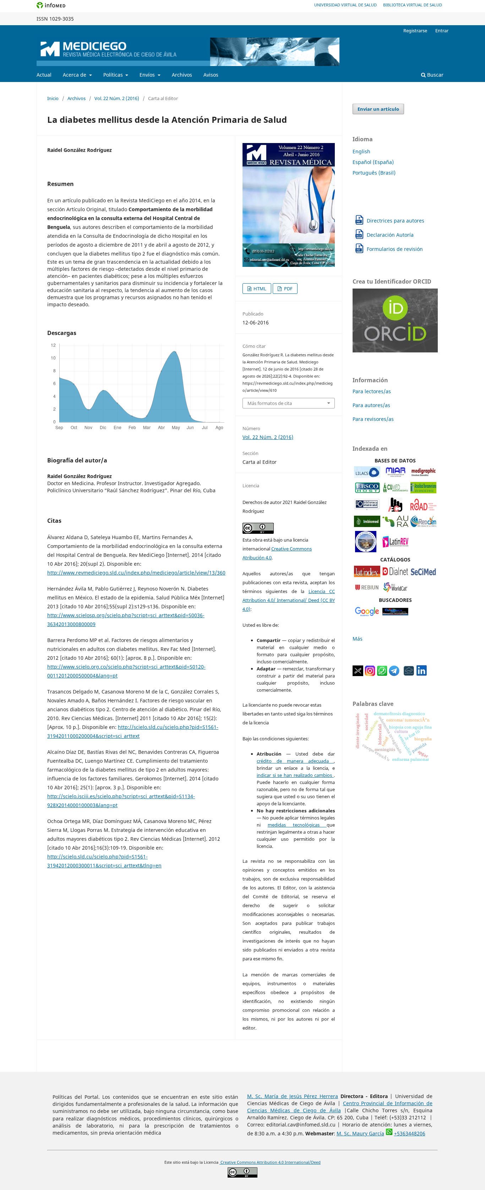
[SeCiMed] (423, 575)
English (361, 151)
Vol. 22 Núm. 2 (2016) (116, 98)
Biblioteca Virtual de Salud (412, 4)
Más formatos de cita (269, 403)
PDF (288, 288)
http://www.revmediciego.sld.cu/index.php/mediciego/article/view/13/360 (136, 572)
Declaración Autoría (390, 234)
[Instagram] (370, 674)
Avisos (210, 74)
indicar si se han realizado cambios (295, 775)
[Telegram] (394, 674)
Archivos (182, 74)
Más (358, 638)
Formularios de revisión (395, 249)
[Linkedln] (421, 674)
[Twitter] (358, 674)
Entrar (441, 30)
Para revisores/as (373, 419)
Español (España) (373, 162)
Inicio (53, 98)
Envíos (148, 74)
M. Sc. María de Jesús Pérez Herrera (292, 1096)
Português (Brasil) (374, 172)
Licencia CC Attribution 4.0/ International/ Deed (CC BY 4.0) (289, 600)
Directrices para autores (395, 220)
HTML (259, 288)
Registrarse (415, 30)
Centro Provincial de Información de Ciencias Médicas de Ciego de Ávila (340, 1107)
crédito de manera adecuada (295, 761)
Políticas (113, 74)
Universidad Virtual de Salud (345, 4)
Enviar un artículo (378, 109)
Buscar (434, 74)
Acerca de (75, 74)
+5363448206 (409, 1133)
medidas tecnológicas (297, 825)
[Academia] (409, 674)
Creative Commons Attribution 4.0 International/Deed (270, 1162)
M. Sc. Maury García (360, 1133)
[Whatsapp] (382, 674)
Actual (44, 74)
